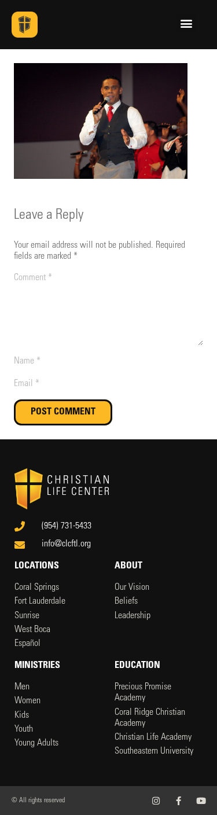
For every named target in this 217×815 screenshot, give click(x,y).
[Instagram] (156, 800)
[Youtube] (201, 800)
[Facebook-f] (178, 800)
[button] (186, 23)
